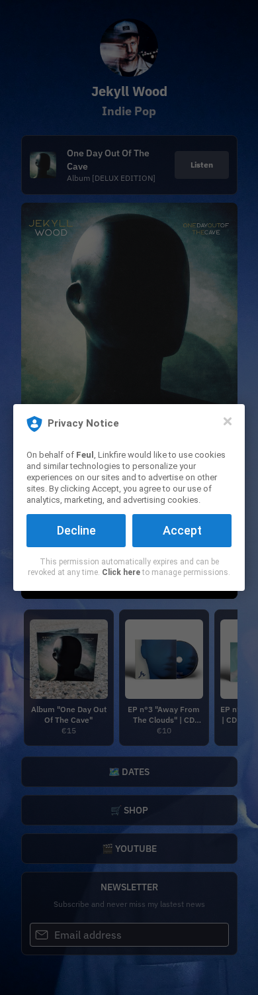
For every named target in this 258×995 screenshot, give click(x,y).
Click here (121, 572)
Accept (182, 530)
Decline (76, 530)
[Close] (227, 421)
